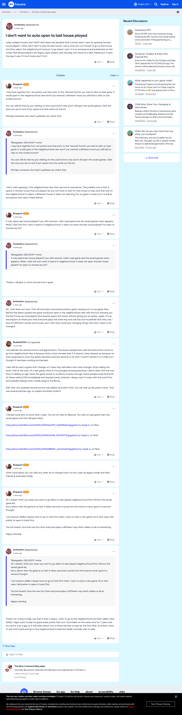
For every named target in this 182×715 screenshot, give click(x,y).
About (89, 691)
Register (165, 4)
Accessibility (105, 691)
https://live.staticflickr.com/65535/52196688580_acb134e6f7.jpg (39, 448)
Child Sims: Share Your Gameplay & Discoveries (153, 106)
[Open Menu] (178, 12)
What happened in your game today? (154, 80)
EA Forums (6, 12)
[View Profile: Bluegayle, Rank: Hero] (9, 86)
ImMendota (19, 25)
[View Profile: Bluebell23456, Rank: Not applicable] (9, 344)
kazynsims (139, 147)
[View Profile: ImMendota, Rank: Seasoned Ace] (9, 26)
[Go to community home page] (17, 4)
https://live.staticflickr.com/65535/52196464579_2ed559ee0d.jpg (39, 425)
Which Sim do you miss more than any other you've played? (154, 133)
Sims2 (76, 448)
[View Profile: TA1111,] (130, 32)
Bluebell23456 (20, 342)
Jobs (122, 691)
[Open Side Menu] (4, 4)
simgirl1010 (140, 70)
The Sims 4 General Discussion (44, 12)
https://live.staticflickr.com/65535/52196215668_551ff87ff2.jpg (38, 435)
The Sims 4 (24, 12)
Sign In (175, 4)
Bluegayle (17, 84)
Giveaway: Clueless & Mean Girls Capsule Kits (151, 55)
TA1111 (138, 43)
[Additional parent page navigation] (15, 12)
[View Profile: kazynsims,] (130, 133)
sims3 (74, 435)
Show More (10, 646)
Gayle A (86, 425)
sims (75, 425)
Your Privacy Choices (160, 704)
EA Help (75, 691)
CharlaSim (139, 94)
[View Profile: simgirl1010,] (130, 56)
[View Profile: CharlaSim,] (130, 83)
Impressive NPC (143, 30)
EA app (61, 691)
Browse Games (42, 691)
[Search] (156, 4)
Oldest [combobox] (114, 75)
